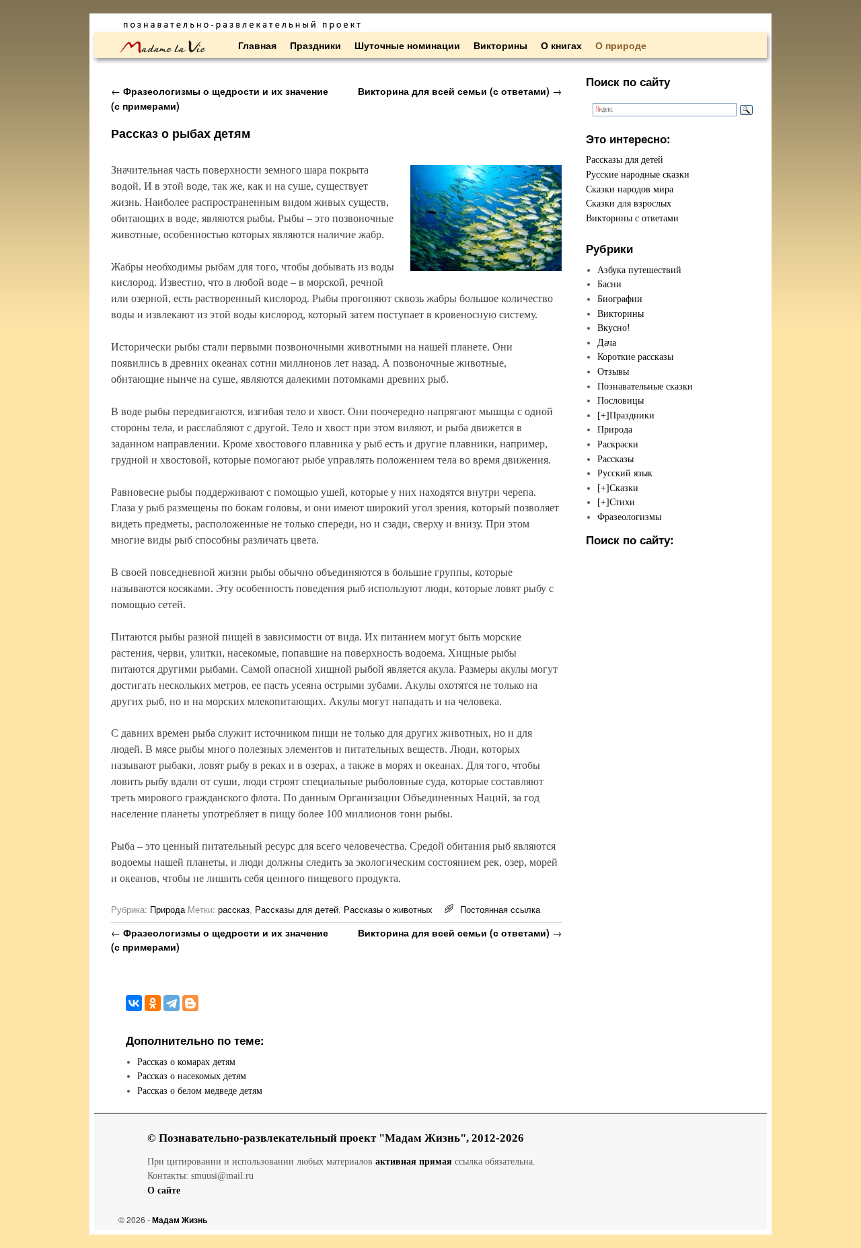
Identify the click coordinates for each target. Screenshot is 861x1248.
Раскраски (617, 444)
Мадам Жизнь (179, 1220)
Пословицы (620, 400)
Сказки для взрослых (628, 203)
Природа (167, 909)
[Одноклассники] (153, 1003)
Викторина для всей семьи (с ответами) (460, 91)
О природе (620, 45)
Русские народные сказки (637, 174)
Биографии (619, 298)
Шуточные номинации (407, 45)
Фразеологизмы (629, 516)
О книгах (561, 45)
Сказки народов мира (629, 189)
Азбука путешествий (639, 269)
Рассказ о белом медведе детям (199, 1090)
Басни (609, 284)
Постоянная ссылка (500, 909)
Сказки (623, 487)
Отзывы (613, 371)
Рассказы (615, 458)
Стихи (622, 502)
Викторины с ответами (632, 218)
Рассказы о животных (388, 909)
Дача (606, 342)
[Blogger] (190, 1003)
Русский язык (624, 473)
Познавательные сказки (645, 386)
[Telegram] (171, 1003)
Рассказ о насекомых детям (191, 1075)
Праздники (315, 45)
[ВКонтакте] (134, 1003)
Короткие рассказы (635, 356)
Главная (257, 45)
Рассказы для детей (296, 909)
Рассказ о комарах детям (186, 1061)
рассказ (234, 909)
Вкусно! (613, 327)
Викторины (500, 45)
